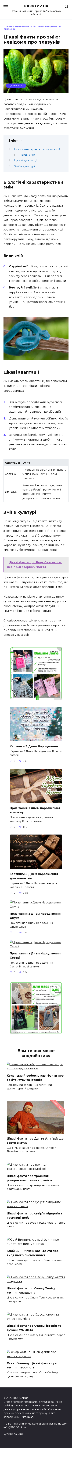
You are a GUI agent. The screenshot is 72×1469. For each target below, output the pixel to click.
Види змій (28, 154)
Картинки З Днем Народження (34, 746)
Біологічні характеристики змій (37, 149)
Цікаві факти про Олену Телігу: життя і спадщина (31, 1290)
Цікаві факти (16, 85)
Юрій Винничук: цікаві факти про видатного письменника (33, 1253)
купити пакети (13, 1434)
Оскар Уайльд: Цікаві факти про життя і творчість (32, 1365)
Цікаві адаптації (25, 160)
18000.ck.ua (36, 6)
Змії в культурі (24, 166)
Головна (8, 26)
